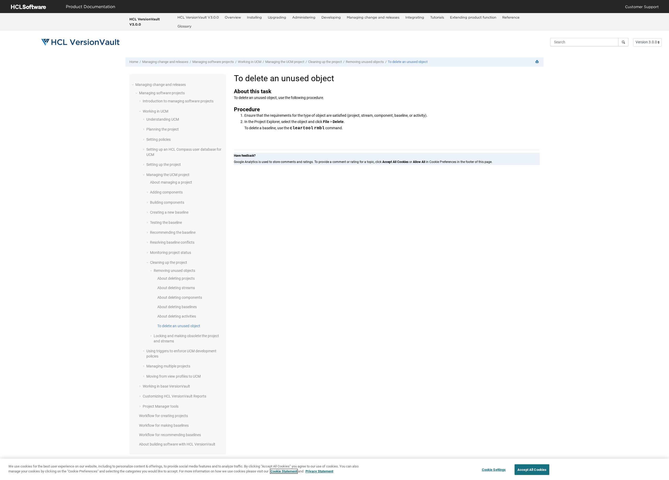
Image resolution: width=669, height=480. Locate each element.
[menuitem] (198, 17)
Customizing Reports (174, 396)
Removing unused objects (365, 62)
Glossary (184, 26)
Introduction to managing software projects (178, 101)
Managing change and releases (373, 17)
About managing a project (171, 182)
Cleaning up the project (325, 62)
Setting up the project (163, 164)
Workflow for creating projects (163, 416)
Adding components (166, 192)
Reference (511, 17)
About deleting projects (176, 278)
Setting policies (158, 139)
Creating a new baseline (169, 212)
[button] (133, 84)
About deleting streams (176, 288)
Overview (233, 17)
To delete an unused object (408, 62)
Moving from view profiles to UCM (173, 376)
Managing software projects (213, 62)
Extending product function (473, 17)
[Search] (623, 42)
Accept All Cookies (531, 470)
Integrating (414, 17)
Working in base (166, 386)
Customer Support (642, 7)
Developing (331, 17)
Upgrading (277, 17)
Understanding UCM (162, 119)
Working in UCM (249, 62)
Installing (254, 17)
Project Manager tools (160, 406)
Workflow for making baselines (164, 425)
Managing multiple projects (168, 366)
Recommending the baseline (172, 232)
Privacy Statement (319, 471)
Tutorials (437, 17)
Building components (167, 202)
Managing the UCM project (284, 62)
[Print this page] (537, 62)
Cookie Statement (283, 471)
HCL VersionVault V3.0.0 (144, 21)
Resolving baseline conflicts (172, 242)
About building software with (177, 444)
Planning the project (162, 129)
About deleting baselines (177, 307)
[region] (334, 469)
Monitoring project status (170, 252)
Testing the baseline (166, 222)
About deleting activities (176, 316)
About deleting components (179, 297)
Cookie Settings (494, 470)
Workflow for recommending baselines (170, 435)
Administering (303, 17)
